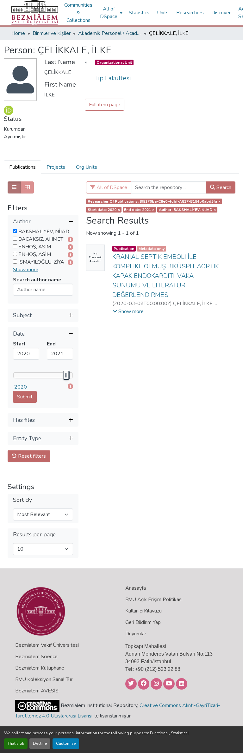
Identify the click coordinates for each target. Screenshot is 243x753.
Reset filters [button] (31, 456)
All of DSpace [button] (108, 12)
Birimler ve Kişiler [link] (52, 33)
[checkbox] (15, 231)
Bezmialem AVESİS (37, 690)
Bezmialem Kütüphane (39, 668)
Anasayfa (135, 588)
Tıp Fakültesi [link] (113, 78)
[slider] (66, 375)
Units (163, 12)
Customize (66, 743)
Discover (221, 12)
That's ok (16, 743)
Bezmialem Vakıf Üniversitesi (47, 645)
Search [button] (223, 187)
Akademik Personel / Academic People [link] (109, 33)
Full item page (104, 104)
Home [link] (18, 33)
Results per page (34, 534)
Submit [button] (25, 396)
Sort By (22, 500)
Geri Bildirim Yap (143, 622)
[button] (34, 12)
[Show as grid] (27, 187)
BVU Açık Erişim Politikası (154, 599)
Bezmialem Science (36, 656)
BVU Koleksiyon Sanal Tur (43, 679)
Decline (40, 743)
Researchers (190, 12)
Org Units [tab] (86, 167)
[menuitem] (110, 12)
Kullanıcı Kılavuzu (143, 610)
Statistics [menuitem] (139, 12)
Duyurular (135, 633)
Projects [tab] (56, 167)
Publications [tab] (22, 167)
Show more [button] (25, 269)
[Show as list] (14, 187)
